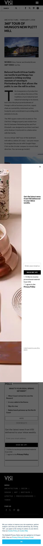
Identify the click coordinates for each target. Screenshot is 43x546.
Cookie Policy (13, 531)
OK (21, 541)
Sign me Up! (32, 272)
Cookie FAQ (24, 531)
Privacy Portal (28, 537)
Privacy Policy (17, 537)
